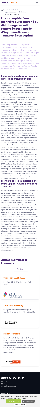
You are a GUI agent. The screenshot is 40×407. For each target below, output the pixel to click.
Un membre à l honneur (12, 14)
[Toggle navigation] (37, 2)
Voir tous (20, 269)
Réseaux (4, 393)
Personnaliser (20, 404)
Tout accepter (14, 401)
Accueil (5, 10)
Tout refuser (29, 401)
